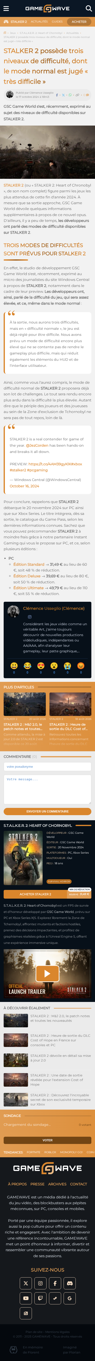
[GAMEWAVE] (47, 8)
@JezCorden (37, 445)
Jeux (13, 33)
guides (57, 21)
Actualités (72, 33)
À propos (17, 1184)
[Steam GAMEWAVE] (55, 1298)
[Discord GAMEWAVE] (70, 1283)
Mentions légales (57, 1332)
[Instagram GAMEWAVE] (40, 1283)
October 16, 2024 (24, 486)
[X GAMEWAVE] (26, 1283)
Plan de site (34, 1332)
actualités (39, 21)
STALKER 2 (14, 185)
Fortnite (33, 1152)
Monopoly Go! (71, 1152)
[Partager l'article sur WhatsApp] (70, 95)
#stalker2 (18, 470)
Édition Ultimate (28, 588)
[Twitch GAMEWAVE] (40, 1298)
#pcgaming (37, 470)
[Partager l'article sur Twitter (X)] (63, 95)
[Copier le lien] (77, 95)
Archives (57, 1184)
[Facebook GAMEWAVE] (55, 1283)
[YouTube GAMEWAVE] (26, 1298)
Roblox (50, 1152)
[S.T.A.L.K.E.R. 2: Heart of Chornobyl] (23, 858)
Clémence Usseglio (41, 92)
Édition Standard (28, 564)
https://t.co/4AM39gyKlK (49, 464)
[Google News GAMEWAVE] (26, 1313)
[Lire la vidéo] (47, 973)
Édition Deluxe (26, 576)
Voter (48, 1140)
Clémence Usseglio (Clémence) (54, 608)
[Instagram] (29, 617)
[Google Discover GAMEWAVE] (70, 1298)
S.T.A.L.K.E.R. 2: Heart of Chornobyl (41, 33)
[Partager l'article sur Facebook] (57, 95)
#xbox (76, 464)
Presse (37, 1184)
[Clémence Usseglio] (11, 95)
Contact (78, 1184)
